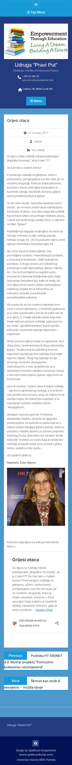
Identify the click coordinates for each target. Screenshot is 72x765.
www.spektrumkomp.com (36, 754)
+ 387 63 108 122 (30, 76)
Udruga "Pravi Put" (36, 65)
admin (38, 141)
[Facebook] (36, 4)
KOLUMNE (38, 150)
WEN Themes (47, 759)
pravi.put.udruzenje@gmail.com (38, 80)
